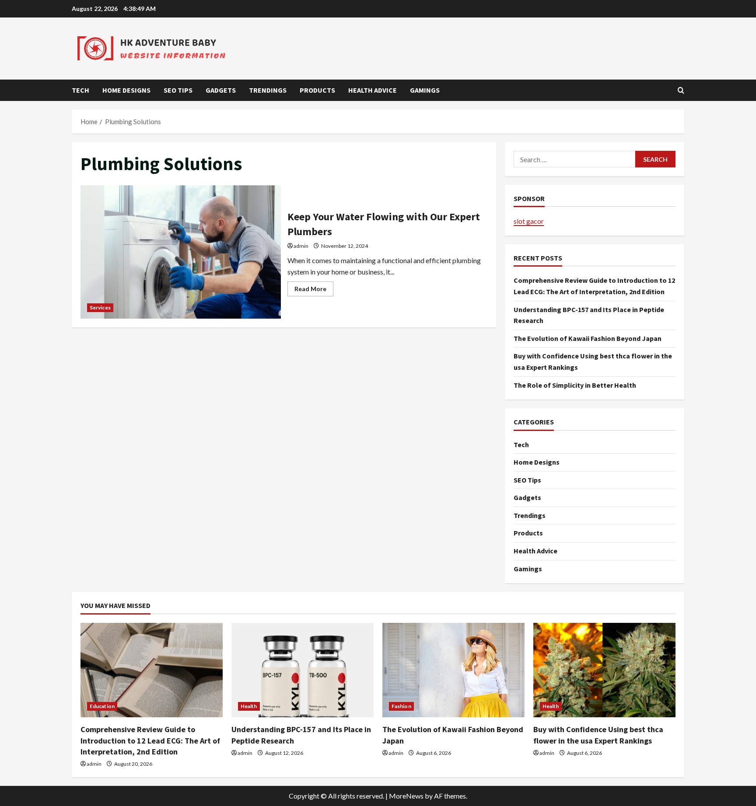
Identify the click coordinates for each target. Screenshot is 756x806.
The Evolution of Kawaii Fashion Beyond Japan (588, 338)
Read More (313, 290)
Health (249, 706)
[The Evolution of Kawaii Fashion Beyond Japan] (453, 670)
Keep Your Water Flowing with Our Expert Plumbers (180, 252)
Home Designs (126, 90)
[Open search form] (681, 90)
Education (102, 706)
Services (100, 307)
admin (301, 246)
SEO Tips (178, 90)
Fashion (401, 706)
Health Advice (372, 90)
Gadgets (221, 90)
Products (317, 90)
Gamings (425, 90)
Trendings (268, 90)
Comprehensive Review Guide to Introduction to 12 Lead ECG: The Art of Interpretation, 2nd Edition (150, 740)
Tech (80, 90)
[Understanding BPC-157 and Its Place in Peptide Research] (302, 670)
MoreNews (406, 796)
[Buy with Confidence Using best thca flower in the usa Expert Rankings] (604, 670)
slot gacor (529, 221)
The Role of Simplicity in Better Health (575, 385)
